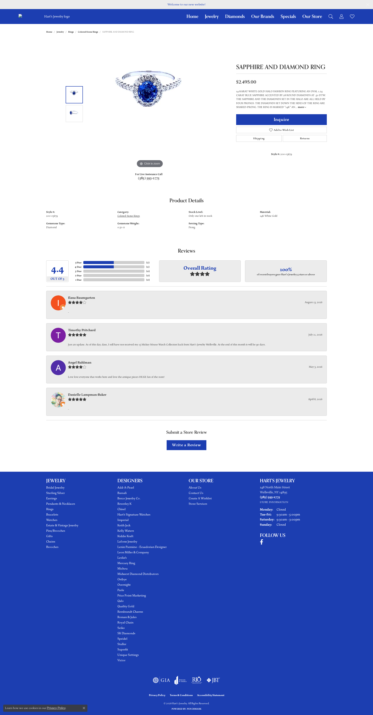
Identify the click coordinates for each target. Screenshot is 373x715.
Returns (305, 138)
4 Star (78, 266)
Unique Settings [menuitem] (128, 655)
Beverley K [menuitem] (124, 504)
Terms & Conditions (181, 695)
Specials (288, 16)
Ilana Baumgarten (81, 298)
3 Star (78, 271)
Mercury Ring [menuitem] (126, 563)
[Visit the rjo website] (196, 680)
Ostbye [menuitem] (122, 579)
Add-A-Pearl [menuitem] (125, 487)
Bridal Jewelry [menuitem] (55, 487)
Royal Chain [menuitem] (125, 622)
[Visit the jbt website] (213, 680)
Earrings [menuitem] (51, 498)
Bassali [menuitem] (122, 493)
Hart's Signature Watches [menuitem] (133, 514)
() (148, 262)
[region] (150, 104)
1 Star (78, 279)
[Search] (331, 16)
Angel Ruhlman (79, 362)
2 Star (78, 275)
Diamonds (235, 16)
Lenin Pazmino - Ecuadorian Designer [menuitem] (142, 547)
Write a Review (186, 445)
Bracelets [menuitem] (52, 514)
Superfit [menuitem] (122, 649)
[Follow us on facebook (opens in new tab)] (261, 542)
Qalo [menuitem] (120, 601)
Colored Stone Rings (88, 32)
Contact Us (196, 493)
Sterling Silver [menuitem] (55, 493)
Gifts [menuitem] (49, 536)
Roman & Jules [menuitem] (127, 617)
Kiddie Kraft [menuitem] (125, 536)
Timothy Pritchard (82, 330)
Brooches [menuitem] (52, 547)
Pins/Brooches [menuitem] (55, 531)
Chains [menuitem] (50, 541)
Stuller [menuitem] (121, 644)
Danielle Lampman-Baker (87, 395)
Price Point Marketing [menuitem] (131, 595)
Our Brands (262, 16)
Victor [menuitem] (121, 660)
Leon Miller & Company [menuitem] (133, 552)
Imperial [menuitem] (123, 520)
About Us (195, 487)
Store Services (198, 504)
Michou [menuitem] (122, 568)
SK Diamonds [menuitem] (126, 633)
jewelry (60, 32)
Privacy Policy (157, 695)
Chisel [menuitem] (121, 509)
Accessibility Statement (210, 695)
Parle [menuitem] (120, 590)
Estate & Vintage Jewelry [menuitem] (62, 525)
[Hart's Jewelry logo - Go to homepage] (56, 16)
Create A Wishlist (200, 498)
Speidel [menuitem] (122, 639)
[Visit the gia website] (161, 680)
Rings (71, 32)
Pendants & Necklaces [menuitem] (60, 504)
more (301, 107)
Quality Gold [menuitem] (125, 606)
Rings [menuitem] (50, 509)
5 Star (78, 262)
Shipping (258, 138)
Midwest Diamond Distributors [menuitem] (138, 574)
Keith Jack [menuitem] (123, 525)
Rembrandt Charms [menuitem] (130, 612)
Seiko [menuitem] (121, 628)
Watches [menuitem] (51, 520)
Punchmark (194, 709)
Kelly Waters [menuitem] (125, 531)
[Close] (367, 4)
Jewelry (212, 16)
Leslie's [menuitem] (122, 558)
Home (192, 16)
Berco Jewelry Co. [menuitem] (128, 498)
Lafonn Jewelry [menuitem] (127, 541)
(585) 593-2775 (149, 178)
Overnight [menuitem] (124, 585)
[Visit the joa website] (180, 680)
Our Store (312, 16)
